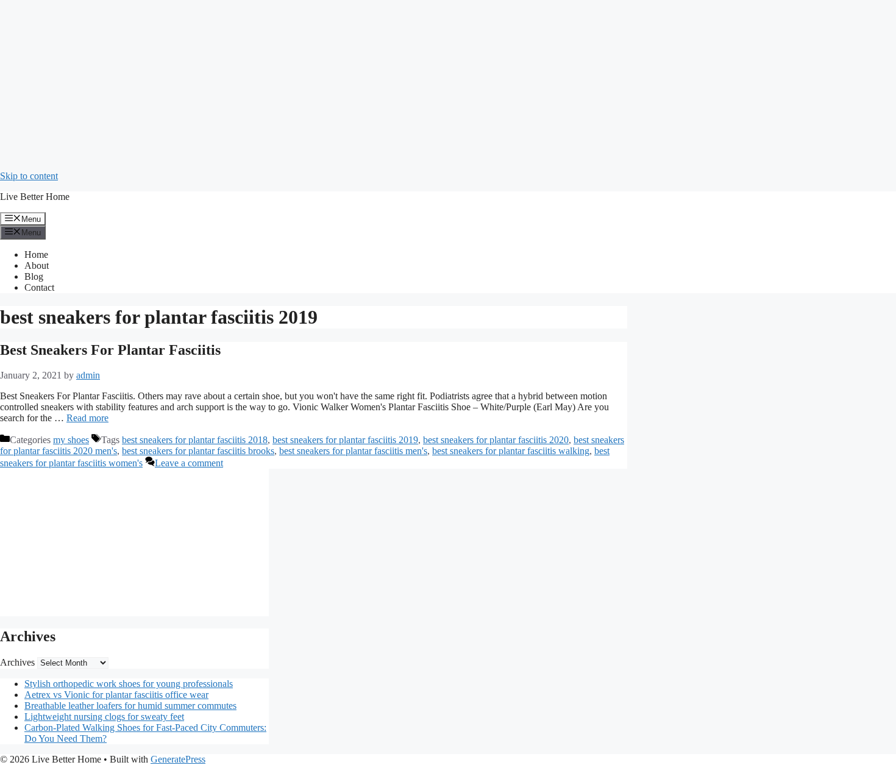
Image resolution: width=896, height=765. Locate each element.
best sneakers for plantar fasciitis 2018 (195, 440)
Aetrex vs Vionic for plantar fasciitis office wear (116, 694)
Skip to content (29, 176)
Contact (39, 287)
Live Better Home (34, 196)
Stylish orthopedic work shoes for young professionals (128, 683)
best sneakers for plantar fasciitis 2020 (496, 440)
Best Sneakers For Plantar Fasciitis (110, 350)
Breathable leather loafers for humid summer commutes (130, 705)
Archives (17, 662)
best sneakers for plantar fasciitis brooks (198, 451)
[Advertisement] (365, 85)
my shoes (71, 440)
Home (36, 254)
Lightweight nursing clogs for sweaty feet (104, 716)
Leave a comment (189, 463)
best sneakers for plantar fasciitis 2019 (345, 440)
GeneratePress (178, 759)
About (36, 265)
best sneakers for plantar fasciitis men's (353, 451)
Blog (33, 276)
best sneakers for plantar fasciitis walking (510, 451)
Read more (87, 418)
